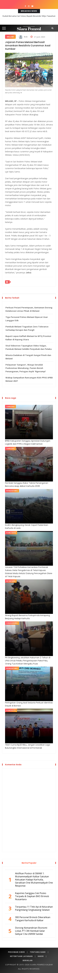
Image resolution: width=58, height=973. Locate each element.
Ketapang (10, 581)
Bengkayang (12, 491)
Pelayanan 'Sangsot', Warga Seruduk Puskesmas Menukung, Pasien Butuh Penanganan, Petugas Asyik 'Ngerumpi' (25, 368)
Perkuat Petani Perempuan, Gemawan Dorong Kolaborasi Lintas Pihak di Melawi (28, 309)
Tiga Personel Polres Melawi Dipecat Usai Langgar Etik (26, 319)
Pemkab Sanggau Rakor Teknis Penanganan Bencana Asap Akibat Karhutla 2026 (26, 484)
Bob (26, 36)
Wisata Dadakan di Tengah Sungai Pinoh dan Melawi (28, 357)
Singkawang (12, 623)
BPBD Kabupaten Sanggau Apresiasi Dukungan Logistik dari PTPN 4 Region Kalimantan (27, 442)
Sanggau (10, 406)
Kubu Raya (11, 533)
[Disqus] (29, 810)
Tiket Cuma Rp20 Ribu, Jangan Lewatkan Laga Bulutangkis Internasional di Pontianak (27, 746)
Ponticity (11, 710)
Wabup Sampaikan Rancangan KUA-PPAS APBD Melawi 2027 (29, 379)
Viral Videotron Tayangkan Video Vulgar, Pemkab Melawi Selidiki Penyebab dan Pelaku (28, 347)
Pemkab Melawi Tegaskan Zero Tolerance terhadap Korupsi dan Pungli (26, 328)
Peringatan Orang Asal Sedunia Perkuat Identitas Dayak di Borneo (29, 704)
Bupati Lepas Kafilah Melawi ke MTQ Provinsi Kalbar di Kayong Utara (28, 338)
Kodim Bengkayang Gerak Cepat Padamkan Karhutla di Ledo (26, 527)
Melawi (10, 37)
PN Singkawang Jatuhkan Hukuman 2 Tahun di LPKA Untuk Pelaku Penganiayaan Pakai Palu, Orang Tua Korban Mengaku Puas (27, 660)
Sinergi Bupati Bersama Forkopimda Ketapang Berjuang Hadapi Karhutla (27, 617)
